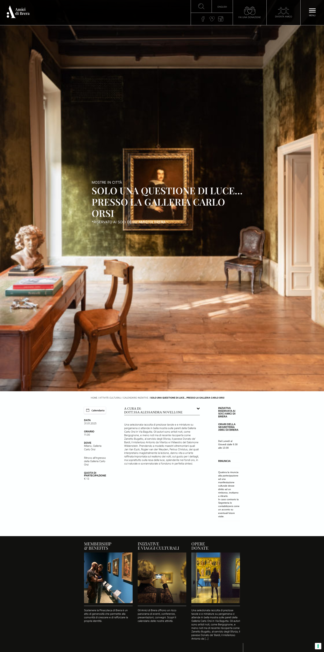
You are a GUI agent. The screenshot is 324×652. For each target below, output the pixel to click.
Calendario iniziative (135, 397)
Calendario (98, 410)
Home (94, 397)
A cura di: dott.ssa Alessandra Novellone (153, 410)
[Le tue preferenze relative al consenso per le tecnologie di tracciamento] (318, 646)
